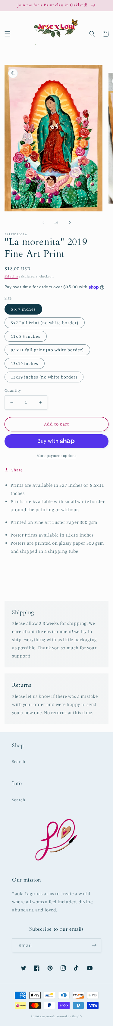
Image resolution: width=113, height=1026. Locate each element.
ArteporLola (47, 1016)
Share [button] (17, 469)
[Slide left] (43, 222)
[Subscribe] (94, 945)
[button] (7, 33)
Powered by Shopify (69, 1016)
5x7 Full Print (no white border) (44, 322)
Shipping (11, 276)
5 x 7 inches (23, 309)
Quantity (13, 390)
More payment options (56, 455)
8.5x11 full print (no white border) (47, 349)
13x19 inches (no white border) (44, 376)
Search (19, 761)
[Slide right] (70, 222)
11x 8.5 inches (25, 336)
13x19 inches (24, 363)
